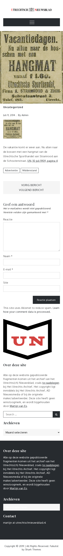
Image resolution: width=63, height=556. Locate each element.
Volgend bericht (31, 190)
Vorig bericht (31, 185)
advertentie (11, 170)
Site (5, 282)
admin (25, 115)
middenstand (29, 170)
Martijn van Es (18, 406)
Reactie (8, 219)
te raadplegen (50, 382)
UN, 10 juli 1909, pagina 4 (42, 160)
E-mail (8, 269)
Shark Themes (33, 549)
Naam (8, 256)
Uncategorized (13, 107)
